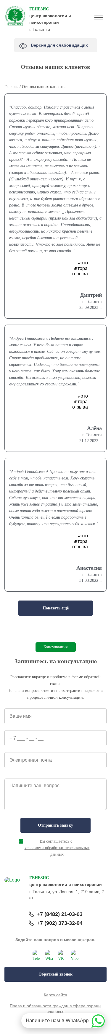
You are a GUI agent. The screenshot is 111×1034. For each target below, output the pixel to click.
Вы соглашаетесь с (57, 848)
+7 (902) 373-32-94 (60, 923)
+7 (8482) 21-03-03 (60, 914)
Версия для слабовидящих (60, 43)
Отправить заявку (55, 825)
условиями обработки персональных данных (57, 851)
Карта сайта (55, 994)
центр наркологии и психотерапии (50, 16)
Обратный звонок (55, 974)
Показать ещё (56, 608)
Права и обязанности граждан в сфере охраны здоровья (55, 1008)
